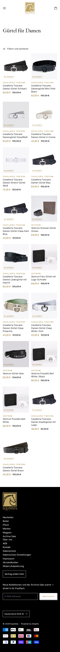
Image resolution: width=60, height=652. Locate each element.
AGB (5, 543)
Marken (7, 528)
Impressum (8, 558)
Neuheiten (8, 517)
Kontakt (6, 547)
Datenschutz (9, 551)
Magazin (7, 532)
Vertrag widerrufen (14, 574)
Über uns (7, 539)
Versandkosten (10, 562)
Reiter (6, 521)
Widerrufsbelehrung (13, 566)
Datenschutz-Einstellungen (17, 554)
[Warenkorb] (55, 8)
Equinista (14, 624)
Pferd (6, 524)
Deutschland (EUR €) (14, 614)
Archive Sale (9, 536)
